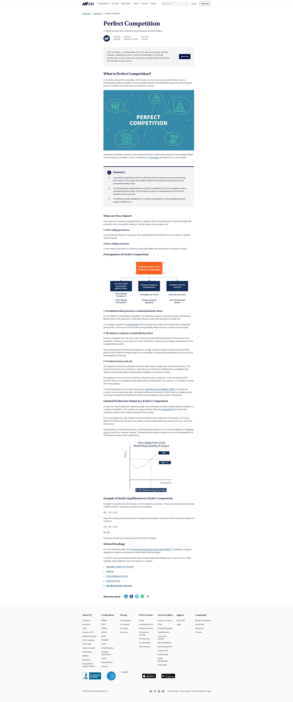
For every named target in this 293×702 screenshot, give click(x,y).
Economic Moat (113, 581)
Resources (126, 3)
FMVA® (104, 620)
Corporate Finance (146, 624)
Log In (194, 3)
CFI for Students (88, 640)
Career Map (162, 665)
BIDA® (103, 636)
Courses (115, 3)
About (136, 3)
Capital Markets (163, 632)
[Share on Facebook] (131, 597)
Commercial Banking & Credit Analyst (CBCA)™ (152, 549)
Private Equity (163, 654)
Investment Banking (165, 628)
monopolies (154, 157)
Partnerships (87, 652)
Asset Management (165, 647)
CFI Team (117, 39)
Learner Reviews (88, 648)
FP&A (160, 624)
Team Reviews (144, 647)
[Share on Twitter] (137, 597)
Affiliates (85, 656)
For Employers (144, 639)
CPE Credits (86, 644)
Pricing (145, 3)
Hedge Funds (163, 650)
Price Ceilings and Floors (117, 576)
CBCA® (104, 632)
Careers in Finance (165, 620)
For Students (125, 624)
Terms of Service (198, 691)
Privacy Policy (173, 691)
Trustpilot (124, 672)
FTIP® (103, 644)
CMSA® (104, 628)
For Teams (124, 628)
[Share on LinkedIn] (126, 597)
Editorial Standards (89, 636)
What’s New (199, 624)
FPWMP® (104, 640)
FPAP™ (103, 624)
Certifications (103, 3)
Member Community (202, 620)
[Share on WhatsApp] (142, 597)
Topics (103, 658)
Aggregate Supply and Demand (119, 567)
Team (84, 628)
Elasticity (110, 571)
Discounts (123, 632)
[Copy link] (148, 597)
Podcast (198, 632)
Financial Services (146, 628)
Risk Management (164, 643)
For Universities (145, 643)
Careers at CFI (87, 632)
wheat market (133, 324)
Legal (179, 624)
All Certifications (107, 648)
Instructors (86, 624)
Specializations (107, 662)
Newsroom (86, 660)
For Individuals (125, 620)
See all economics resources (119, 585)
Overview (86, 620)
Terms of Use (185, 691)
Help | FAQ (181, 620)
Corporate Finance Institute (88, 3)
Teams (153, 3)
